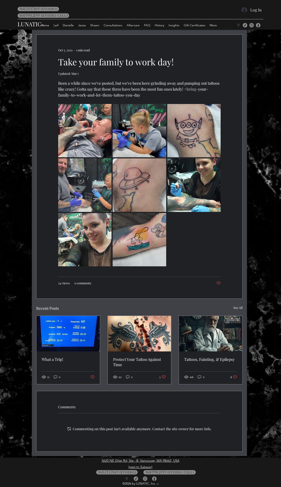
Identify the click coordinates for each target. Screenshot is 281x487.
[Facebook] (258, 25)
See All (238, 308)
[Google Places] (238, 25)
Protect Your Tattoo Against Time (137, 362)
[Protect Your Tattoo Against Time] (139, 333)
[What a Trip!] (68, 333)
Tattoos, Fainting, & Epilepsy (209, 359)
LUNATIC (29, 24)
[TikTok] (245, 25)
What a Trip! (52, 359)
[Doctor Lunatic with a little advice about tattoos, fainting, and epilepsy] (210, 333)
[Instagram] (251, 25)
